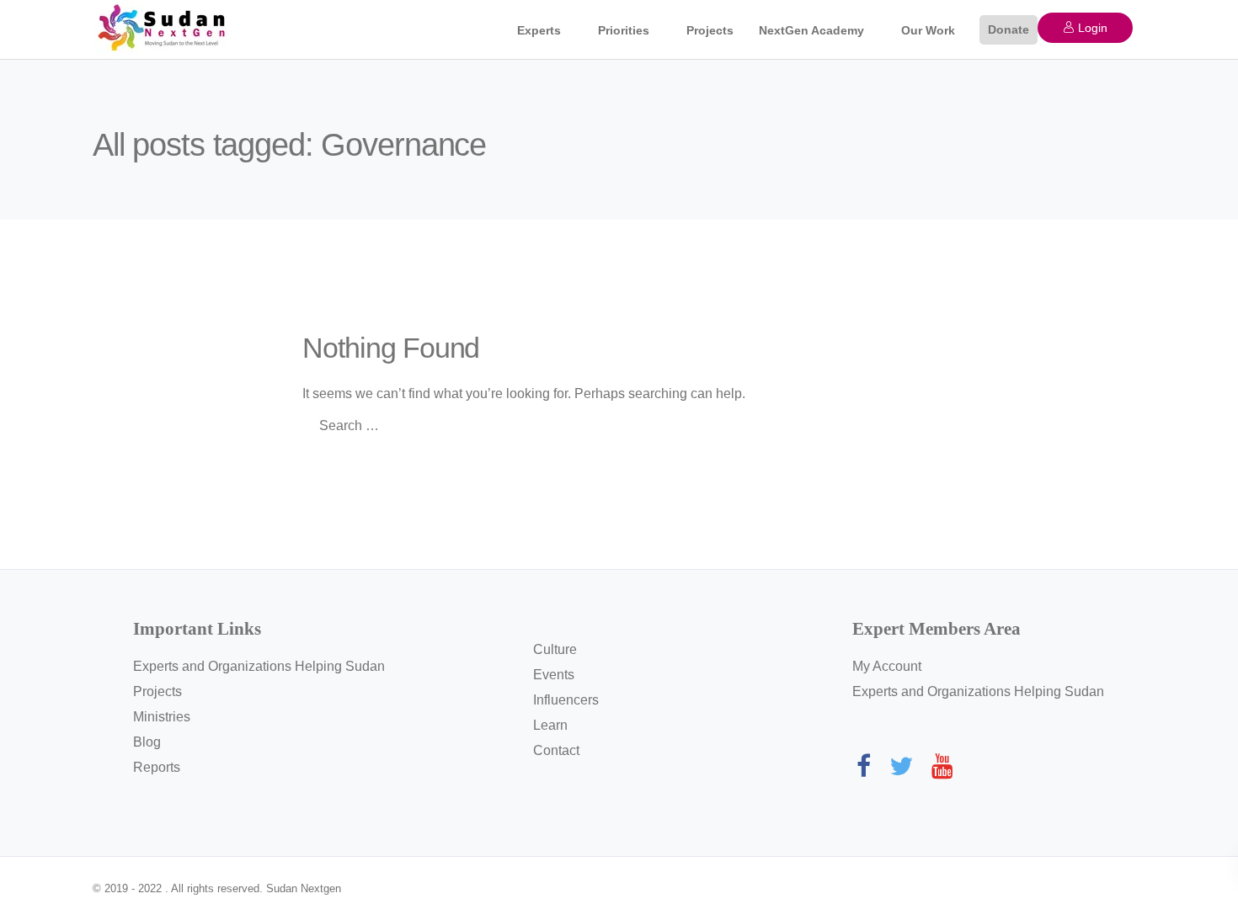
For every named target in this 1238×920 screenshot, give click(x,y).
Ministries (161, 717)
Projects (710, 30)
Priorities (623, 30)
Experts (539, 30)
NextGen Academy (811, 30)
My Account (886, 666)
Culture (555, 649)
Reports (156, 767)
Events (553, 674)
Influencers (566, 700)
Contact (556, 750)
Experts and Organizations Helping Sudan (259, 666)
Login (1091, 28)
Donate (1008, 29)
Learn (550, 725)
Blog (147, 742)
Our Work (928, 30)
